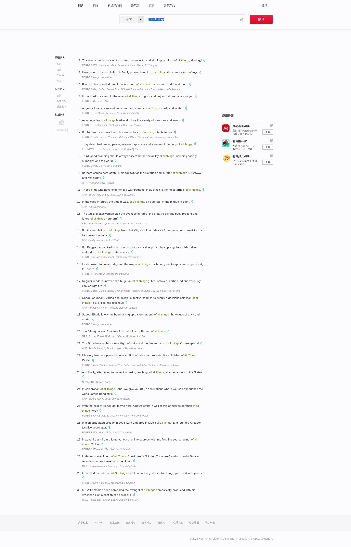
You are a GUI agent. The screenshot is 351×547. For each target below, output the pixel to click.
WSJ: (112, 348)
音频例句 (61, 101)
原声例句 (60, 88)
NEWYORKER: (96, 382)
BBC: (114, 223)
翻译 (96, 5)
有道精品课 (115, 5)
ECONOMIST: (110, 149)
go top (61, 122)
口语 (59, 69)
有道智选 (115, 522)
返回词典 (62, 129)
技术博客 (146, 522)
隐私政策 (214, 538)
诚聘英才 (162, 522)
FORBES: (120, 65)
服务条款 (224, 538)
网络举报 (210, 522)
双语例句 (60, 57)
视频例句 (61, 106)
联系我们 (178, 522)
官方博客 (130, 522)
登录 (264, 5)
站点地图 (194, 522)
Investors (99, 522)
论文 (59, 80)
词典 (81, 5)
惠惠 (151, 5)
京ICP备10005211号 (261, 538)
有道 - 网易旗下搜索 (94, 19)
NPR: (98, 182)
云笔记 (135, 5)
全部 (59, 64)
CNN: (108, 194)
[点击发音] (204, 61)
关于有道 (83, 522)
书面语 (60, 75)
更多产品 (169, 5)
